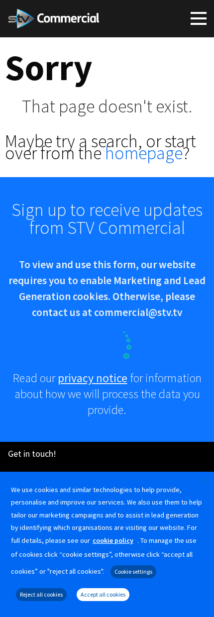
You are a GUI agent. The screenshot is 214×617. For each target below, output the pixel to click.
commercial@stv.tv (138, 312)
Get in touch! (32, 453)
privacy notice (92, 378)
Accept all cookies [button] (103, 594)
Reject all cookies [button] (41, 594)
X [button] (205, 480)
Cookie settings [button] (133, 571)
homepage (144, 153)
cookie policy (113, 540)
